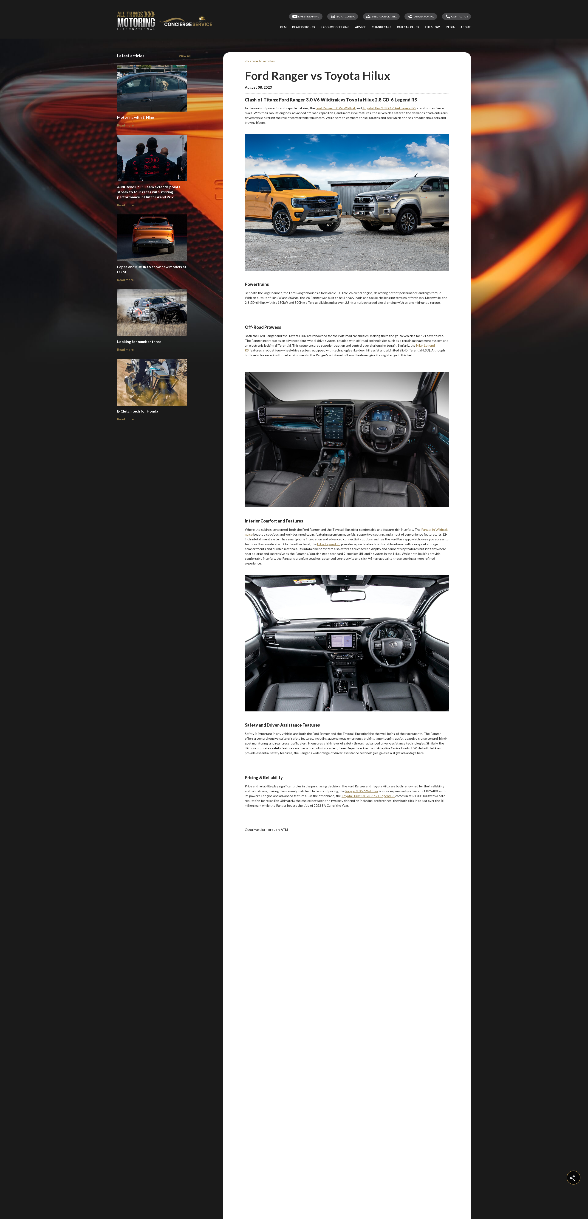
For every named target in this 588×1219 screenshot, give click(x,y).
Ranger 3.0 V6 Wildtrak (361, 791)
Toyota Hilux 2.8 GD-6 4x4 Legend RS (368, 796)
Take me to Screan (346, 181)
